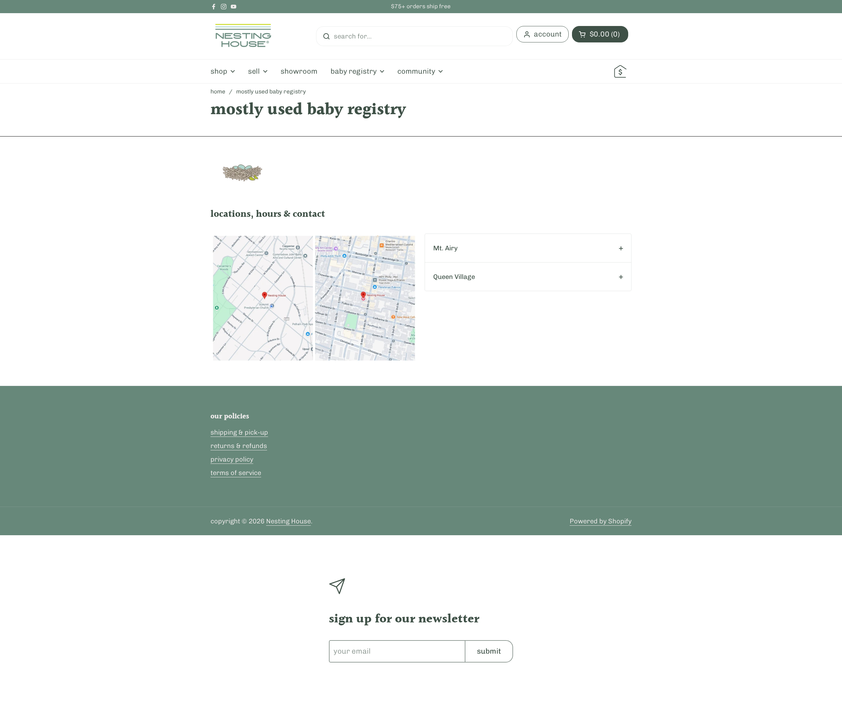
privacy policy (231, 459)
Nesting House (288, 521)
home (217, 91)
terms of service (235, 473)
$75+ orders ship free (421, 7)
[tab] (528, 248)
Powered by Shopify (601, 521)
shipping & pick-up (239, 432)
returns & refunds (238, 446)
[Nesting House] (243, 36)
